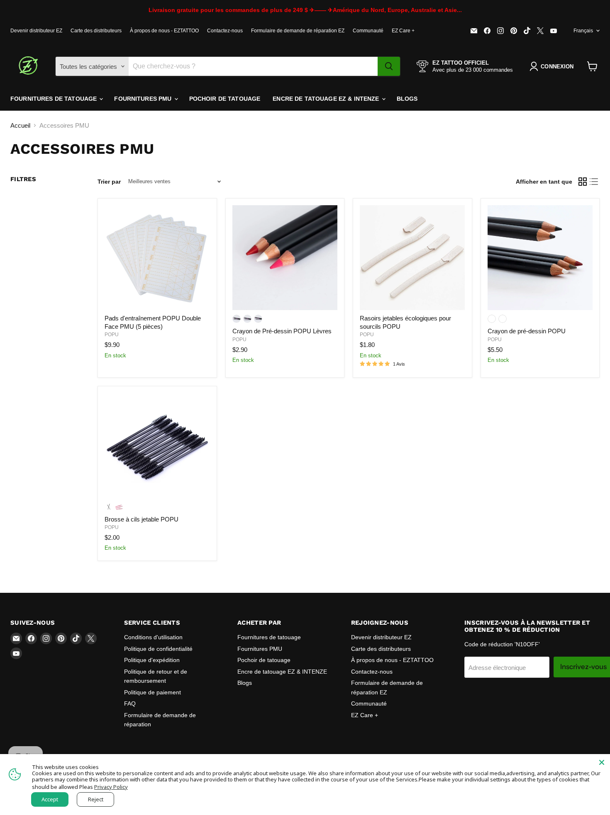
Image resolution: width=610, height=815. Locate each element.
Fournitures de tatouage (54, 98)
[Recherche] (389, 66)
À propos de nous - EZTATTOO (164, 31)
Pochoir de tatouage (225, 98)
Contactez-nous (225, 31)
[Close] (602, 762)
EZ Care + (403, 31)
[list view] (594, 181)
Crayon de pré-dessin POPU (527, 331)
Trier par (109, 181)
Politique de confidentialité (158, 648)
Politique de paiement (152, 692)
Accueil (20, 125)
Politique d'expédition (152, 660)
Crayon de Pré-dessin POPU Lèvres (282, 331)
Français (583, 31)
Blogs (407, 98)
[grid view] (582, 181)
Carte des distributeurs (96, 31)
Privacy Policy (111, 787)
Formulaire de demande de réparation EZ (297, 31)
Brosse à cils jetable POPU (141, 519)
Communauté (368, 31)
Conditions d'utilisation (153, 637)
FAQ (130, 703)
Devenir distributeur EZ (36, 31)
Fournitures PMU (143, 98)
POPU (112, 334)
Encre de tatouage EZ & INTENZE (327, 98)
